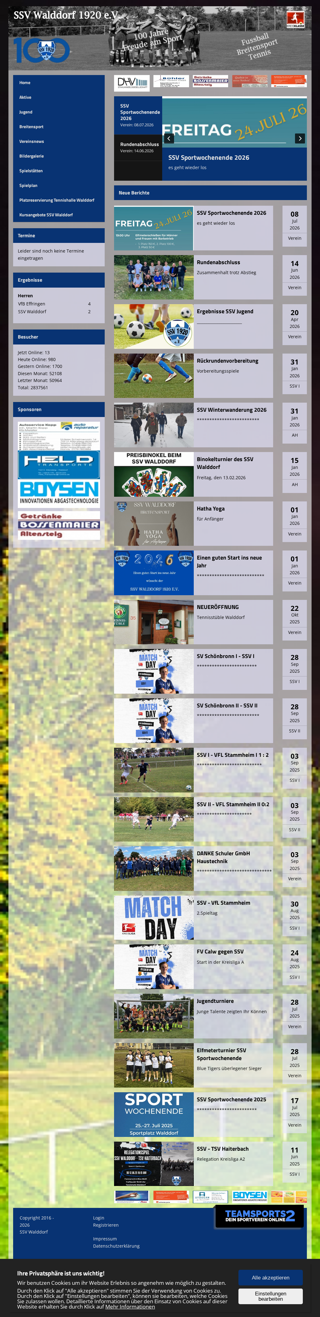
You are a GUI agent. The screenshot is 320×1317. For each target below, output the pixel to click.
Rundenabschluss (218, 262)
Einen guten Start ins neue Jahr (229, 561)
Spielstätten (31, 170)
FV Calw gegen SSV (220, 951)
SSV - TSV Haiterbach (223, 1148)
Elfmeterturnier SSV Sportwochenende (221, 1054)
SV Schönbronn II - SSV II (227, 705)
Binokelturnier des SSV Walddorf (225, 463)
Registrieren (106, 1225)
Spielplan (28, 185)
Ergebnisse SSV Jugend (225, 311)
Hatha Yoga (211, 508)
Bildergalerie (31, 156)
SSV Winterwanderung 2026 (232, 409)
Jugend (25, 111)
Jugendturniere (215, 1001)
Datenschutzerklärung (116, 1246)
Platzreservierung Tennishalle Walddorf (56, 200)
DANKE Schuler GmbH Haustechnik (223, 857)
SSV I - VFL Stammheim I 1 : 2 (233, 755)
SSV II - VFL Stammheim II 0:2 (233, 804)
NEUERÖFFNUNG (218, 607)
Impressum (105, 1239)
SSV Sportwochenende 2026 (208, 157)
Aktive (25, 97)
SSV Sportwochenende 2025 (231, 1099)
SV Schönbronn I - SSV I (225, 656)
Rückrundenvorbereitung (227, 360)
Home (24, 82)
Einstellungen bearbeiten (270, 1296)
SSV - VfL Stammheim (223, 902)
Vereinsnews (31, 141)
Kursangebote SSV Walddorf (46, 214)
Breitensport (31, 126)
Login (98, 1218)
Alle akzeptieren (270, 1278)
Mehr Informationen (130, 1306)
